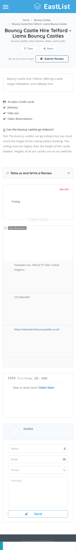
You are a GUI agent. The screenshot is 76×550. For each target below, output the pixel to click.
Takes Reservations (19, 119)
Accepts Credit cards (21, 102)
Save (30, 48)
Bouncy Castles (42, 20)
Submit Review (54, 58)
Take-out (13, 113)
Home (26, 20)
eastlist (28, 429)
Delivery (12, 107)
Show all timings (39, 219)
